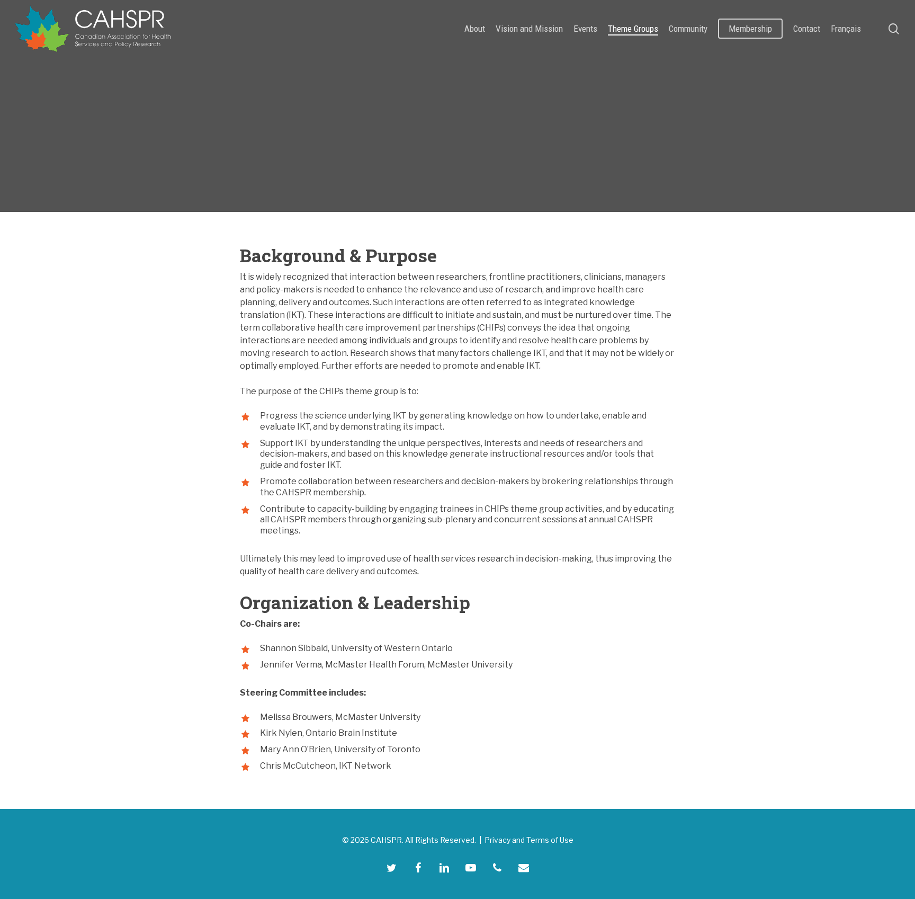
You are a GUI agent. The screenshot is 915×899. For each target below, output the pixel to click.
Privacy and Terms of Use (529, 839)
